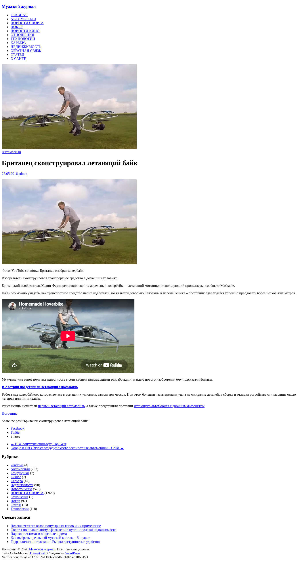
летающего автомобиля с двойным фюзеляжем (169, 406)
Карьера (17, 481)
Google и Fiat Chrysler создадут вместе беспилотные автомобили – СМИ (67, 448)
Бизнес (16, 477)
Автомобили (11, 152)
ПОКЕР (17, 27)
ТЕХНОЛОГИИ (23, 39)
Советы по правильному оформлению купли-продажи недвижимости (63, 530)
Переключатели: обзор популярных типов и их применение (56, 526)
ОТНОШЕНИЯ (22, 35)
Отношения (19, 497)
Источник (9, 413)
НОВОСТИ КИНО (25, 31)
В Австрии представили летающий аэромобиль (40, 387)
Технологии (20, 509)
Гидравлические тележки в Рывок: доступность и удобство (55, 542)
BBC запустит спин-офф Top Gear (38, 444)
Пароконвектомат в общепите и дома (39, 534)
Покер (15, 501)
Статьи (16, 505)
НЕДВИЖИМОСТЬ (26, 47)
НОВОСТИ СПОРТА (27, 23)
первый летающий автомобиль (61, 406)
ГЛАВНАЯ (19, 15)
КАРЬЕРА (18, 43)
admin (23, 174)
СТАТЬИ (17, 55)
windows (17, 465)
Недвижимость (22, 485)
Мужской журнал (19, 6)
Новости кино (21, 489)
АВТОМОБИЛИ (23, 19)
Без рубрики (20, 473)
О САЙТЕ (18, 58)
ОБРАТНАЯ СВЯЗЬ (26, 51)
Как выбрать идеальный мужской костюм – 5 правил (50, 538)
